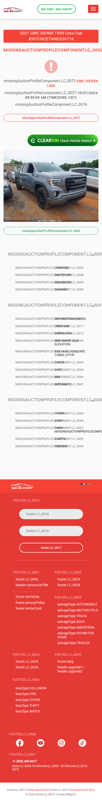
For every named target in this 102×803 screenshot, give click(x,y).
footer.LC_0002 (27, 579)
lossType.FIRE (26, 694)
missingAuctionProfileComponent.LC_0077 (51, 118)
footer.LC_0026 (68, 585)
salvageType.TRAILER (73, 643)
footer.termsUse (27, 597)
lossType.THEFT (27, 706)
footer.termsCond (29, 608)
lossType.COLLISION (31, 688)
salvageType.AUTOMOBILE (77, 604)
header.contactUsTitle (32, 585)
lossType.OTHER (28, 700)
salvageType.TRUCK (72, 616)
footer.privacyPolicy (30, 603)
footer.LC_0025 (68, 579)
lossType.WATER (28, 711)
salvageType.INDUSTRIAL (76, 627)
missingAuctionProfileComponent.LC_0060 (51, 231)
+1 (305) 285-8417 (24, 761)
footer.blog (65, 662)
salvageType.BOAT (71, 622)
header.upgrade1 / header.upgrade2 (71, 669)
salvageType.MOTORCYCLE (77, 610)
